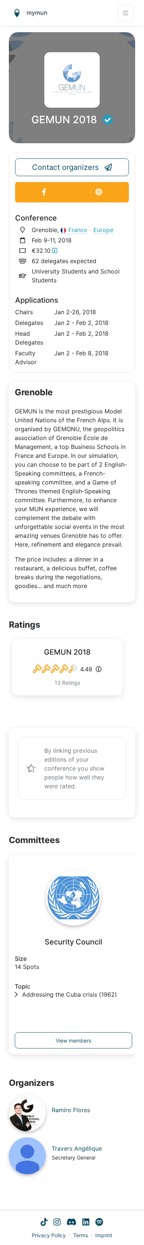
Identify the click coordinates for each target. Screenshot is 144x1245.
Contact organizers (65, 167)
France (77, 230)
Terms (80, 1235)
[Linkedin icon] (85, 1222)
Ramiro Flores (71, 1110)
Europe (103, 230)
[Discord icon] (71, 1222)
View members (73, 1040)
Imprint (103, 1235)
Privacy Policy (49, 1235)
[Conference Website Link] (99, 192)
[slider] (55, 669)
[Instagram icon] (57, 1222)
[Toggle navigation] (125, 13)
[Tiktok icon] (44, 1222)
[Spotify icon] (99, 1222)
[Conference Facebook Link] (44, 192)
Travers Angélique (77, 1148)
